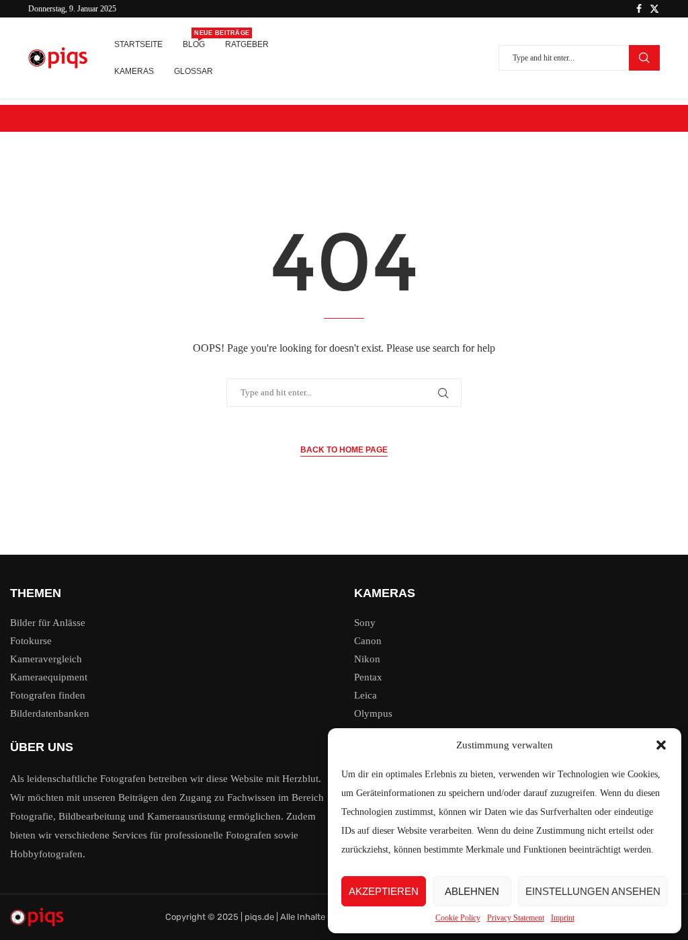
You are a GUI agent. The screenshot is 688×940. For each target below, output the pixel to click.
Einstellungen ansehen (592, 891)
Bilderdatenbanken (49, 714)
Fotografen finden (47, 696)
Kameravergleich (46, 659)
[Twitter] (654, 8)
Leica (365, 696)
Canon (368, 641)
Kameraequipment (48, 677)
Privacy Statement (515, 918)
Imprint (562, 918)
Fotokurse (31, 641)
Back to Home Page (344, 450)
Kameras (134, 71)
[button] (661, 745)
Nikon (367, 659)
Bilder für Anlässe (47, 623)
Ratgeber (247, 44)
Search (644, 58)
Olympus (373, 714)
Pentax (368, 677)
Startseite (138, 44)
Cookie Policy (457, 918)
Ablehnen (472, 891)
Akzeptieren (384, 891)
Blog (194, 40)
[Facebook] (639, 8)
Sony (365, 623)
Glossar (193, 71)
